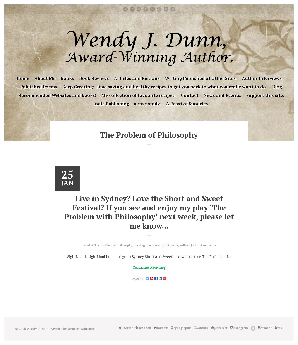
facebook (132, 9)
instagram (159, 9)
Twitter (125, 9)
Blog (277, 87)
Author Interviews (262, 78)
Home (23, 78)
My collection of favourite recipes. (138, 95)
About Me (44, 78)
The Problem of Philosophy (113, 245)
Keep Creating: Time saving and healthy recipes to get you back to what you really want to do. (164, 87)
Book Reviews (94, 78)
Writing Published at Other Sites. (201, 78)
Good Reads (166, 9)
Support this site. (265, 95)
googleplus (145, 9)
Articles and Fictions (137, 78)
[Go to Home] (149, 64)
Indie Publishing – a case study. (127, 104)
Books (67, 78)
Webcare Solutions (81, 328)
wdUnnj (185, 245)
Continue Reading (149, 267)
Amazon (172, 9)
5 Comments (207, 245)
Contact (189, 95)
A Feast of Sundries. (187, 104)
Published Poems (38, 87)
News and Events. (222, 95)
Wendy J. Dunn (164, 245)
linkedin (139, 9)
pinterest (152, 9)
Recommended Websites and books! (57, 95)
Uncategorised (143, 245)
